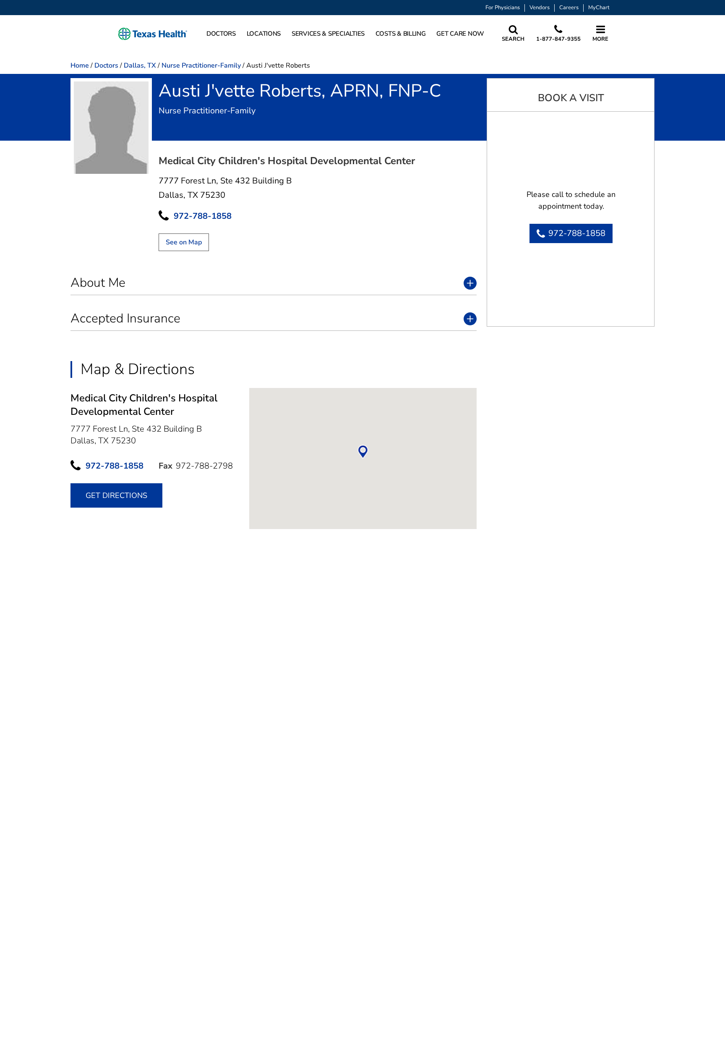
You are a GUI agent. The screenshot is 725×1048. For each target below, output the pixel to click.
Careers (569, 7)
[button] (153, 34)
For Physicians (502, 7)
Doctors (106, 65)
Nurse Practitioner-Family (201, 65)
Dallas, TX (140, 65)
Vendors (539, 7)
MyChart (599, 7)
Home (79, 65)
